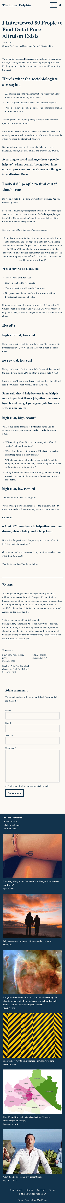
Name (8, 710)
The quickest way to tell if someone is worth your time (28, 1060)
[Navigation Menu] (53, 5)
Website (9, 735)
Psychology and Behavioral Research (25, 46)
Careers (5, 46)
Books (29, 1190)
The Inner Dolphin (13, 817)
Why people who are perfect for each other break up (27, 941)
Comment (10, 747)
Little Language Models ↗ (32, 1193)
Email (8, 722)
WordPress (42, 1199)
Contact (41, 1190)
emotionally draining (50, 150)
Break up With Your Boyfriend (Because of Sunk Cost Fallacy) (15, 667)
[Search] (60, 5)
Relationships (47, 46)
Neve (20, 1199)
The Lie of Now (39, 654)
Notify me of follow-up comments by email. (28, 785)
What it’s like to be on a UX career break (22, 1176)
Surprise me (16, 1190)
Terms (52, 1190)
